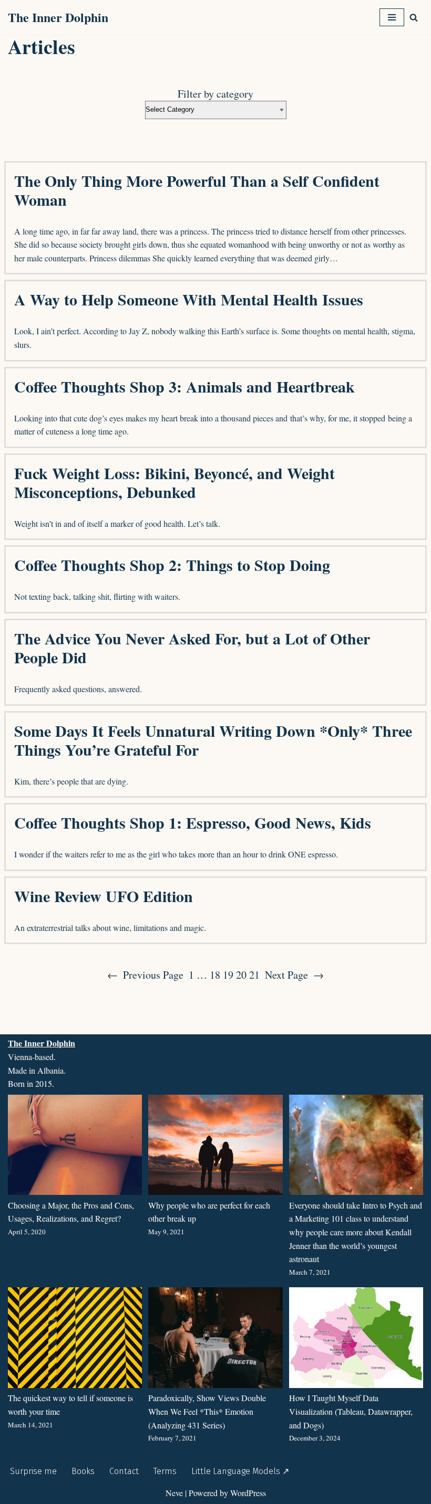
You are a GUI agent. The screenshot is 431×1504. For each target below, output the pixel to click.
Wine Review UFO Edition (103, 895)
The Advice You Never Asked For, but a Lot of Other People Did (192, 647)
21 (254, 975)
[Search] (413, 17)
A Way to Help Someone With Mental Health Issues (188, 299)
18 (215, 975)
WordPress (248, 1492)
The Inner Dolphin (41, 1043)
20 (241, 975)
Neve (174, 1492)
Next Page (294, 975)
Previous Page (145, 975)
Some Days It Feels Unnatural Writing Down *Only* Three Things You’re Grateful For (213, 740)
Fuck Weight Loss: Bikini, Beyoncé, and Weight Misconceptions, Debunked (174, 482)
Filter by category (215, 94)
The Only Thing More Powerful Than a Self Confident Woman (196, 190)
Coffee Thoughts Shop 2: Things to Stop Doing (172, 564)
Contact (124, 1471)
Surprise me (33, 1471)
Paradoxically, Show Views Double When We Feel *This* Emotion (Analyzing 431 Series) (207, 1411)
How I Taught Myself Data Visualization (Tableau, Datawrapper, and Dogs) (351, 1411)
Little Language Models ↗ (240, 1471)
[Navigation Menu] (391, 17)
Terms (165, 1471)
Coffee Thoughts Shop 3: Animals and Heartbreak (184, 386)
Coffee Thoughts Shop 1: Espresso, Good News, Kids (192, 822)
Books (83, 1471)
